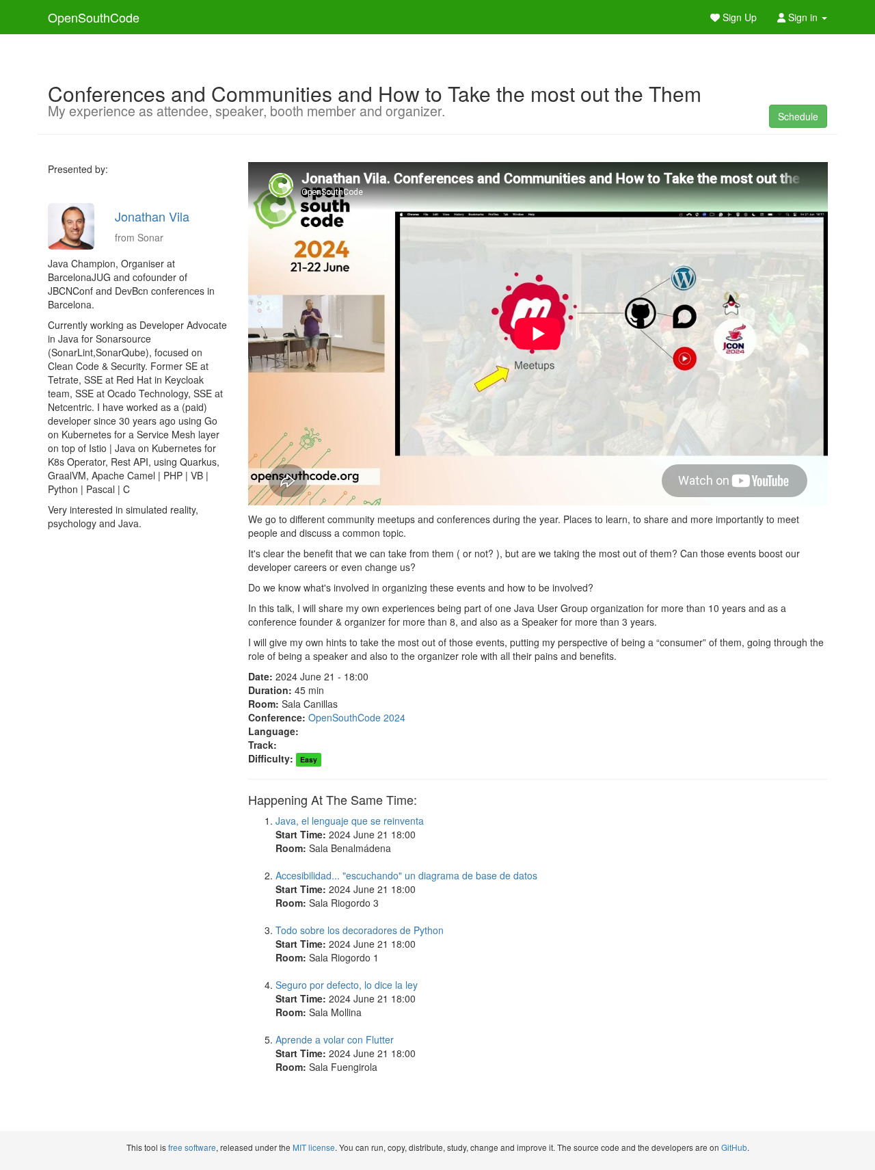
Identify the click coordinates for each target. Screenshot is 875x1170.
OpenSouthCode (93, 17)
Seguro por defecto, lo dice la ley (346, 985)
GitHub (734, 1147)
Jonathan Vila (152, 216)
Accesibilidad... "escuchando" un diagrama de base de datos (406, 875)
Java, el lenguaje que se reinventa (349, 820)
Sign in (802, 17)
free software (192, 1147)
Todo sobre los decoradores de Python (359, 930)
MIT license (314, 1147)
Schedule (798, 116)
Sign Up (738, 17)
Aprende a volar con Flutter (334, 1039)
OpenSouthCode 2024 (356, 717)
